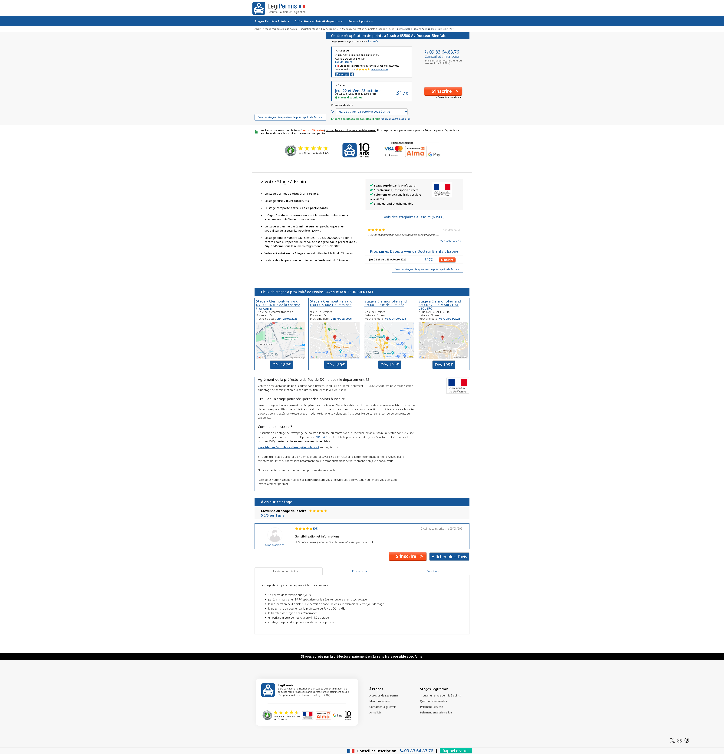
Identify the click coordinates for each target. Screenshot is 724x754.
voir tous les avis (379, 69)
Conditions (433, 571)
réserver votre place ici (395, 118)
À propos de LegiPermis (384, 695)
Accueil (258, 29)
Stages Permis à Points (271, 21)
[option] (414, 232)
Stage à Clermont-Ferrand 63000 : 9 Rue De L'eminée (331, 303)
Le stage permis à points (288, 571)
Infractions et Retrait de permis (318, 21)
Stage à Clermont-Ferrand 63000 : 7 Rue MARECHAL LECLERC (440, 305)
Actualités (375, 712)
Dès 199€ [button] (444, 364)
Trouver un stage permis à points (440, 695)
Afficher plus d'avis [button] (449, 556)
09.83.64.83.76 (444, 52)
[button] (443, 91)
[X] (672, 740)
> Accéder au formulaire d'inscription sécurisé (288, 447)
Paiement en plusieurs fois (436, 712)
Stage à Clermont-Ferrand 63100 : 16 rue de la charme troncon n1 (278, 305)
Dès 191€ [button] (390, 364)
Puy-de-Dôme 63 (330, 29)
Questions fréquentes (433, 701)
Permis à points (359, 21)
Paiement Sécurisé (431, 707)
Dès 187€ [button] (281, 364)
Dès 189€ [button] (336, 364)
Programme (359, 571)
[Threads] (686, 740)
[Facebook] (679, 740)
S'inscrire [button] (447, 260)
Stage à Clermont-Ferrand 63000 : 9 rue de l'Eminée (385, 303)
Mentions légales (379, 701)
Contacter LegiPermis (382, 707)
